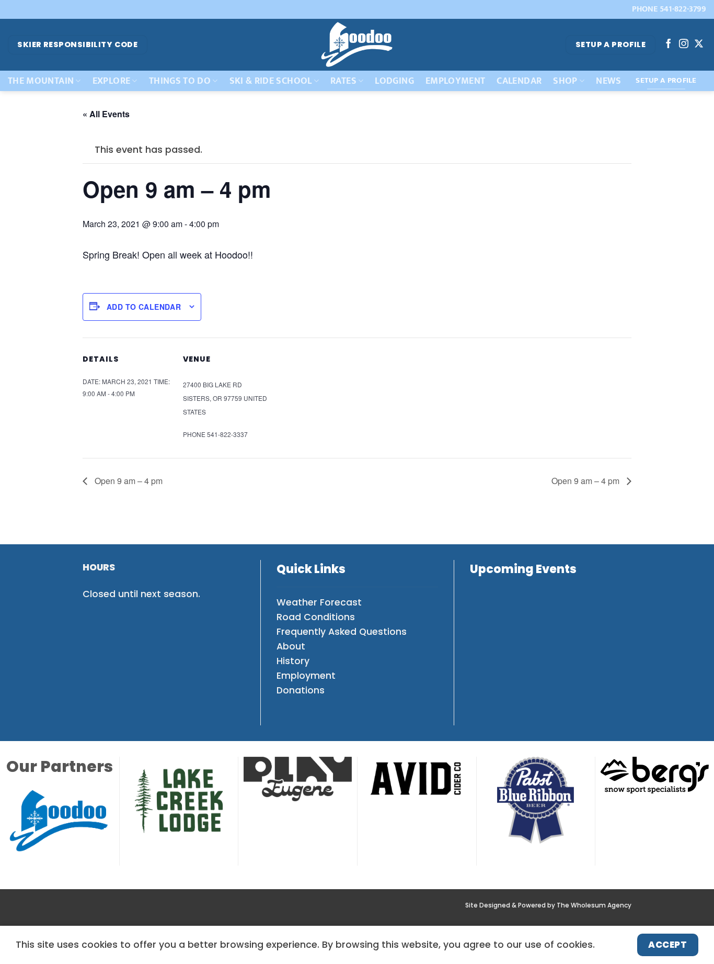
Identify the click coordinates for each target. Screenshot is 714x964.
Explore (111, 80)
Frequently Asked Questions (342, 631)
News (608, 80)
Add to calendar (144, 306)
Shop (565, 80)
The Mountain (41, 80)
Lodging (394, 80)
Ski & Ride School (270, 80)
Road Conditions (316, 617)
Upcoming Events (523, 569)
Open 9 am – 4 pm (128, 481)
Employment (455, 80)
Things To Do (180, 80)
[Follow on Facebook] (668, 44)
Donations (301, 690)
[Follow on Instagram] (683, 44)
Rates (343, 80)
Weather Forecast (319, 602)
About (291, 646)
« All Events (106, 114)
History (293, 661)
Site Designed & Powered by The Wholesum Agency (548, 905)
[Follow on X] (699, 44)
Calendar (519, 80)
